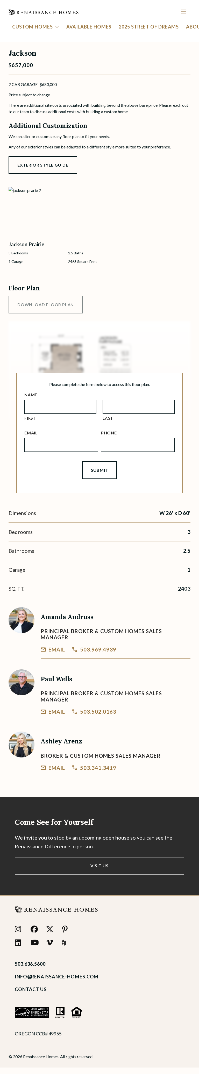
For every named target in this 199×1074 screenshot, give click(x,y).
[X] (51, 929)
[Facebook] (35, 929)
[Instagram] (19, 929)
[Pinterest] (67, 929)
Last (108, 418)
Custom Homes (32, 27)
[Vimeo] (51, 942)
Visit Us (99, 865)
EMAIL (56, 649)
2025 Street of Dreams (149, 27)
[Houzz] (67, 943)
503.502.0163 (98, 711)
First (30, 418)
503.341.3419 (98, 768)
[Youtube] (35, 942)
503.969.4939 (98, 649)
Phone (109, 432)
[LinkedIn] (19, 942)
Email (31, 432)
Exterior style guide (42, 164)
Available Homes (89, 27)
